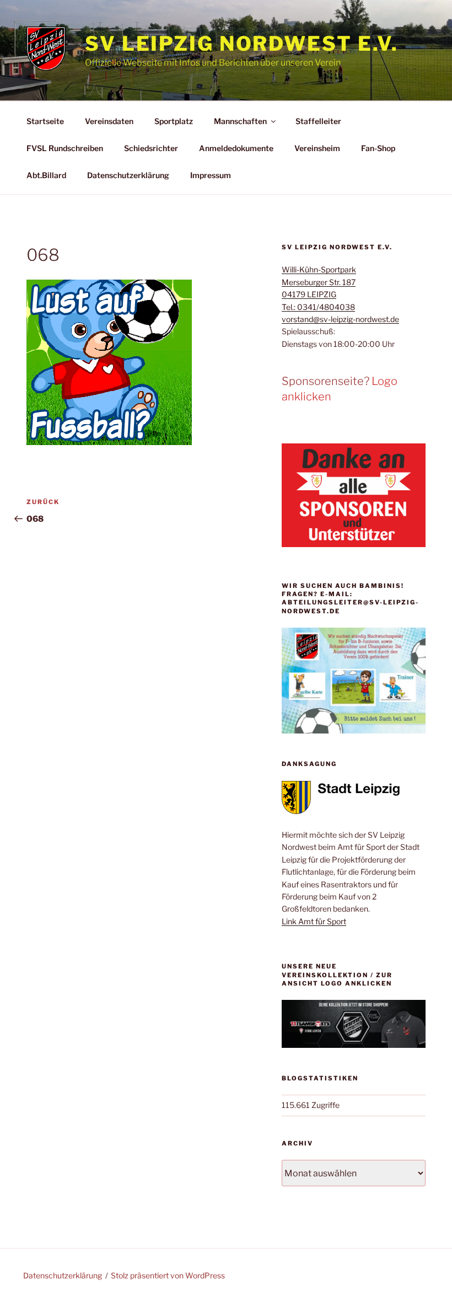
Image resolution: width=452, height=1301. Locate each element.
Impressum (210, 175)
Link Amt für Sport (314, 921)
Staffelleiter (318, 121)
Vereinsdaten (109, 121)
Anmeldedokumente (236, 148)
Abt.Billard (46, 175)
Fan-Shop (378, 148)
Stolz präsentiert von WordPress (168, 1275)
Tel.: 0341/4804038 (318, 307)
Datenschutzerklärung (128, 175)
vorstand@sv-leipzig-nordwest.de (340, 319)
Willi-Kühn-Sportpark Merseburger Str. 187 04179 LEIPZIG (319, 282)
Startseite (45, 121)
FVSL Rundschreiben (64, 148)
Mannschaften (240, 121)
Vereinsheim (317, 148)
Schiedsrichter (151, 148)
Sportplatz (173, 121)
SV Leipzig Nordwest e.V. (242, 43)
